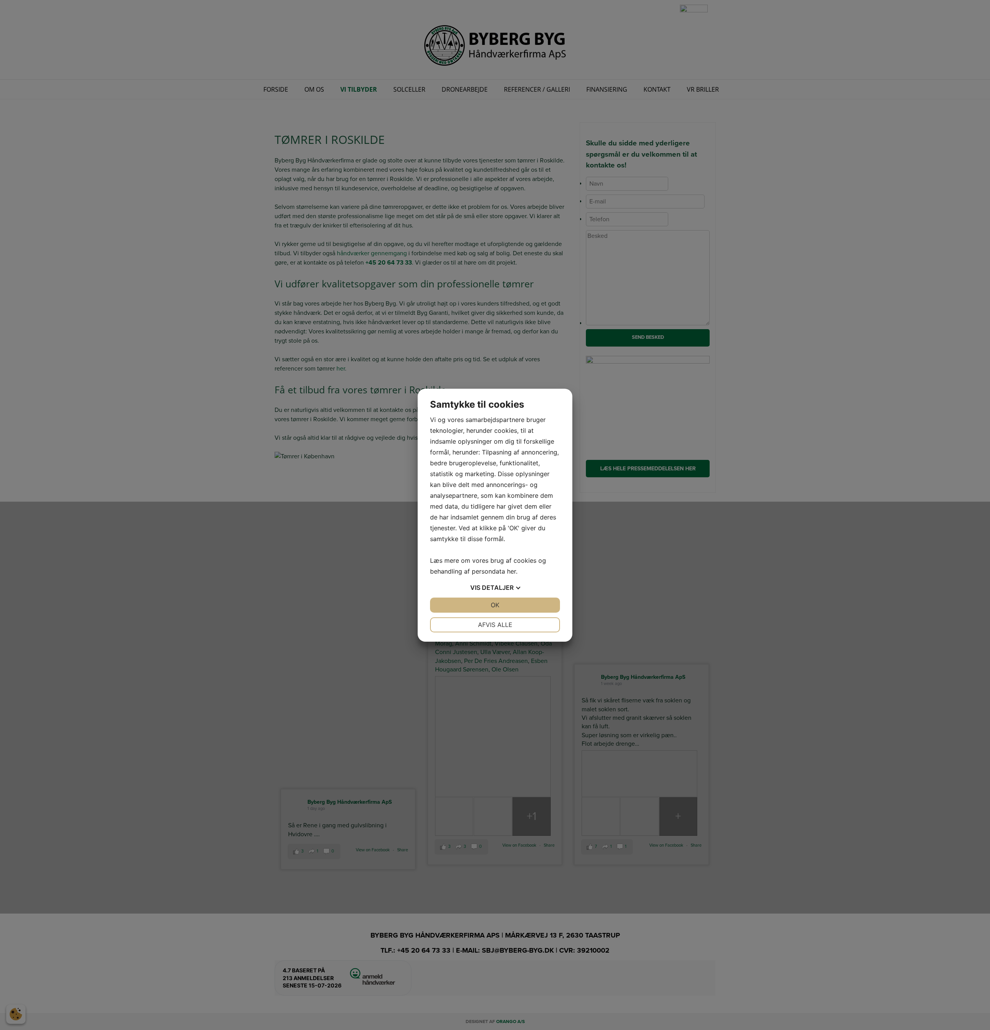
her (511, 571)
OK (495, 605)
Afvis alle (495, 625)
